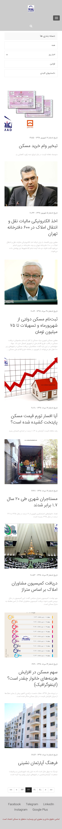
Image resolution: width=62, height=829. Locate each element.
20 (40, 790)
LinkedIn (48, 804)
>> (11, 790)
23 (22, 790)
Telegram (32, 804)
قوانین (52, 64)
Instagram (20, 810)
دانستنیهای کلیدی (47, 73)
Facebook (14, 804)
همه (53, 45)
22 (28, 790)
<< (51, 790)
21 (34, 790)
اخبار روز (52, 54)
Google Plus (40, 810)
